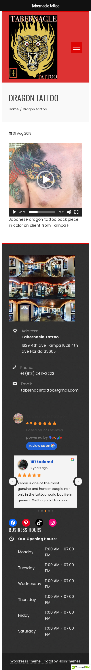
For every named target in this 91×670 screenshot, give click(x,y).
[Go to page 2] (38, 510)
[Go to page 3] (42, 511)
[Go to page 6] (52, 510)
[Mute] (69, 212)
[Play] (14, 212)
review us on (39, 445)
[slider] (42, 212)
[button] (45, 180)
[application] (45, 180)
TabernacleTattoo (45, 416)
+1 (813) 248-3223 (37, 373)
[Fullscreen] (76, 212)
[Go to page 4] (45, 511)
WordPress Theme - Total (31, 661)
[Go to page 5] (49, 511)
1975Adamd (41, 461)
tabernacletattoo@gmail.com (50, 390)
